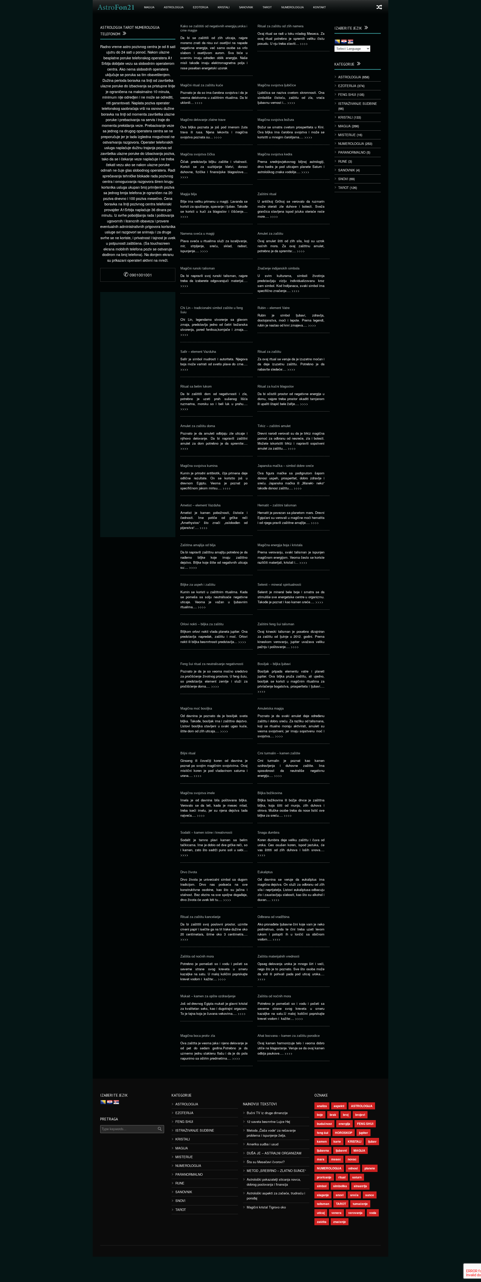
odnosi (353, 1168)
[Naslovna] (116, 7)
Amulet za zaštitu (270, 233)
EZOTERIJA (200, 7)
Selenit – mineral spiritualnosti (279, 584)
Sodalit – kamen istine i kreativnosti (206, 832)
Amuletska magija (271, 708)
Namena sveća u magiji (197, 233)
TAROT (267, 7)
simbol (321, 1186)
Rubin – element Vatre (274, 308)
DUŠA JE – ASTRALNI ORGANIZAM (274, 1153)
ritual (341, 1177)
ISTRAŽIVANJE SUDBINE (357, 103)
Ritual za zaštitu (269, 352)
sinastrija (360, 1186)
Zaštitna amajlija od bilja (197, 545)
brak (333, 1114)
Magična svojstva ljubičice (277, 85)
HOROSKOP (343, 1132)
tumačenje (360, 1203)
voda (372, 1212)
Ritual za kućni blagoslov (276, 386)
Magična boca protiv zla (197, 1036)
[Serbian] (350, 41)
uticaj (321, 1212)
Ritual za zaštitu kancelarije (200, 917)
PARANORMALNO (352, 152)
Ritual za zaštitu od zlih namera (280, 26)
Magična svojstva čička (197, 154)
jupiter (363, 1132)
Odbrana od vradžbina (273, 917)
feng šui (322, 1132)
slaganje (323, 1195)
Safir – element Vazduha (198, 352)
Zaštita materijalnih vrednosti (278, 956)
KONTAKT (319, 7)
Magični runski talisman (197, 268)
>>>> (304, 43)
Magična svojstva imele (197, 793)
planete (370, 1168)
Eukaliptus (265, 872)
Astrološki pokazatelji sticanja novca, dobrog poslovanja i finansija (274, 1182)
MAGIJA (149, 7)
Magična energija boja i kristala (280, 545)
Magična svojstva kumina (198, 466)
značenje (339, 1221)
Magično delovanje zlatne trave (202, 120)
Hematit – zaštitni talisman (277, 505)
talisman (323, 1203)
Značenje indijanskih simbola (278, 268)
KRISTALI (223, 7)
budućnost (324, 1123)
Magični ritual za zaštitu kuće (201, 85)
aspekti (339, 1106)
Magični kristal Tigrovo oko (266, 1207)
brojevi (360, 1114)
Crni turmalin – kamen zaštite (279, 753)
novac (352, 1159)
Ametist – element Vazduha (200, 505)
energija (344, 1123)
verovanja (355, 1212)
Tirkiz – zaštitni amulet (274, 426)
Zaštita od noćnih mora (197, 956)
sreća (354, 1195)
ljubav (372, 1141)
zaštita (321, 1221)
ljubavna (323, 1150)
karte (337, 1141)
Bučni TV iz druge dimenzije (267, 1112)
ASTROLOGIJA (173, 7)
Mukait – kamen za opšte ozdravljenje (207, 996)
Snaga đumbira (268, 832)
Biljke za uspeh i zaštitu (197, 584)
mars (320, 1159)
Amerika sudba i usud (262, 1144)
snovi (339, 1195)
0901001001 (138, 275)
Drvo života (188, 872)
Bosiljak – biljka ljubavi (274, 664)
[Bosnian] (337, 41)
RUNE (342, 161)
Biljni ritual (187, 753)
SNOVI (343, 178)
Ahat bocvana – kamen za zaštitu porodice (289, 1036)
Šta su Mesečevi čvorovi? (266, 1161)
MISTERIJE (347, 134)
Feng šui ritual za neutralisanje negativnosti (211, 664)
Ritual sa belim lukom (196, 386)
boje (320, 1114)
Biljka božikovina (270, 793)
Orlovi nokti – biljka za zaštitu (201, 624)
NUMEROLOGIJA (292, 7)
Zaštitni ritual (267, 194)
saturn (357, 1177)
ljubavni (341, 1150)
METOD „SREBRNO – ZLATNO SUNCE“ (276, 1170)
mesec (336, 1159)
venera (336, 1212)
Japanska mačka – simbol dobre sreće (286, 466)
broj (345, 1114)
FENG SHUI (347, 94)
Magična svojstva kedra (275, 154)
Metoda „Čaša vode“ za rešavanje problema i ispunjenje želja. (271, 1133)
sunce (369, 1195)
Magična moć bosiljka (196, 708)
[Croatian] (344, 41)
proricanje (324, 1177)
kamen (322, 1141)
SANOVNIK (246, 7)
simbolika (340, 1186)
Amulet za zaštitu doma (197, 426)
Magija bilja (188, 194)
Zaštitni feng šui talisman (276, 624)
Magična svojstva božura (276, 120)
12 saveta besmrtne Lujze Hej (268, 1121)
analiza (322, 1106)
